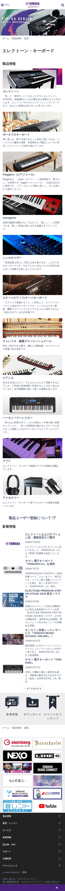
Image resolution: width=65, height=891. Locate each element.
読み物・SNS (9, 844)
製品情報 (7, 816)
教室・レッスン (10, 823)
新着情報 (7, 837)
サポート (7, 851)
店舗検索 (7, 858)
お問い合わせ (8, 879)
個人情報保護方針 (10, 882)
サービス (7, 830)
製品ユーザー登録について (30, 518)
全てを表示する (34, 688)
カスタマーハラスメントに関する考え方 (40, 882)
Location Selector (10, 872)
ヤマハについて (10, 865)
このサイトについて (26, 879)
